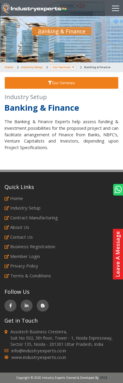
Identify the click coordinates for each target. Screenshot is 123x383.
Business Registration (32, 246)
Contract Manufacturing (34, 218)
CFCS (103, 378)
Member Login (25, 256)
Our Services (62, 67)
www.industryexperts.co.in (38, 357)
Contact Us (21, 237)
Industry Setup (31, 67)
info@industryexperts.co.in (38, 351)
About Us (19, 227)
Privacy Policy (24, 266)
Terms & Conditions (30, 276)
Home (9, 67)
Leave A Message (117, 254)
